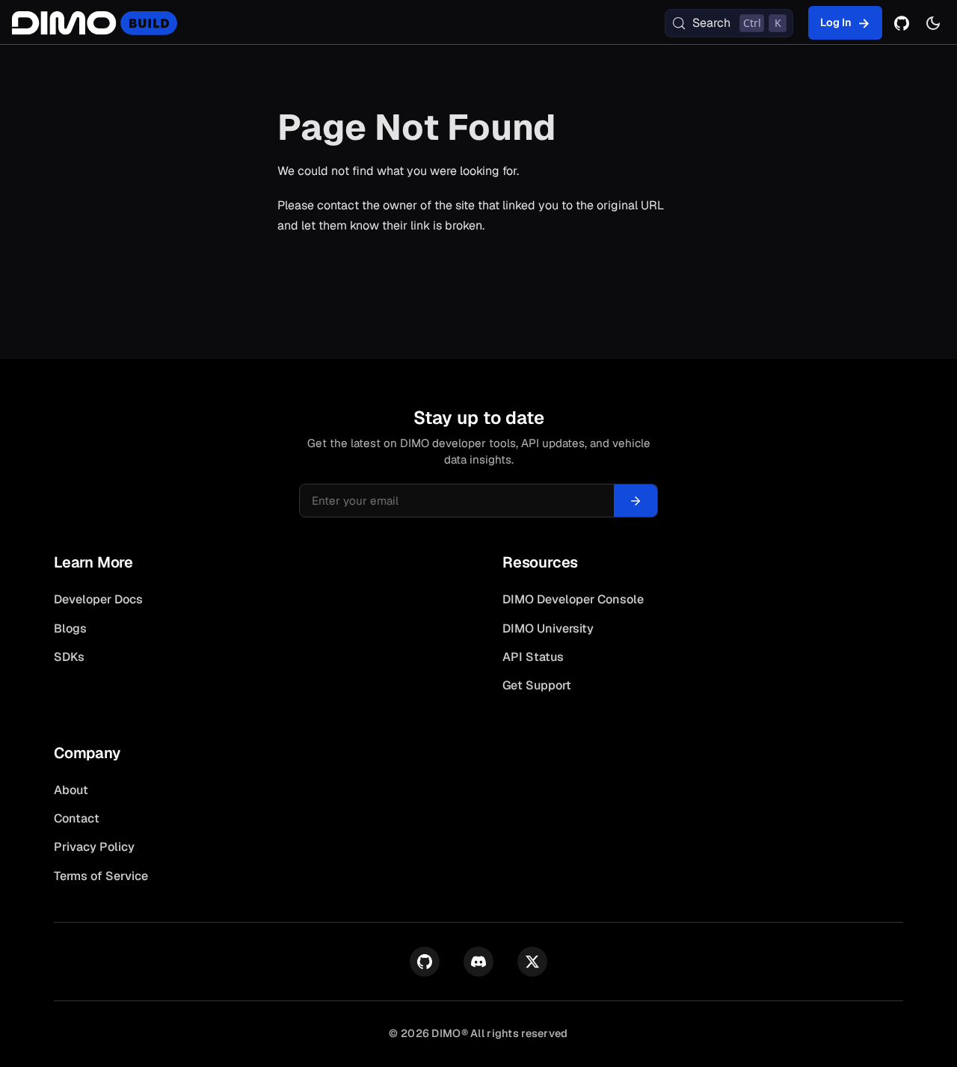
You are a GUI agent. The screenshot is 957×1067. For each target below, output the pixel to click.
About (71, 790)
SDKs (69, 657)
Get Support (536, 685)
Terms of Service (101, 876)
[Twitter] (532, 962)
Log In (836, 22)
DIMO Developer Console (573, 599)
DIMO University (548, 628)
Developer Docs (98, 599)
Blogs (70, 628)
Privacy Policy (94, 847)
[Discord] (478, 962)
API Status (533, 657)
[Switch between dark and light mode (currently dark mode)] (933, 23)
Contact (76, 818)
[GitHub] (901, 23)
